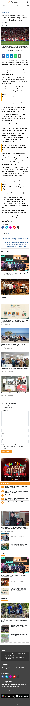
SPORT (17, 5)
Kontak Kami (5, 669)
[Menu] (3, 2)
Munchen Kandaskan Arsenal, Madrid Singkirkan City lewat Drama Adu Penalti (14, 97)
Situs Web (4, 439)
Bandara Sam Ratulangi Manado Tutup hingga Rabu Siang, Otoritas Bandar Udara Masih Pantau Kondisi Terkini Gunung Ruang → (16, 244)
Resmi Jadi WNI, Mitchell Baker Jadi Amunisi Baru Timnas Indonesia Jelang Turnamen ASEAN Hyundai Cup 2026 (14, 529)
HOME (4, 5)
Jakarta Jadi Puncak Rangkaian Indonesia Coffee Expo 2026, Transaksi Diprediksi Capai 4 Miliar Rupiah (15, 272)
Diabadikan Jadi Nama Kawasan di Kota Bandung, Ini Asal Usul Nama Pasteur (14, 502)
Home (3, 12)
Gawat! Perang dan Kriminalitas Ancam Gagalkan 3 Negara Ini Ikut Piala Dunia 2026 (18, 544)
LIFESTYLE (8, 659)
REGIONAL (15, 659)
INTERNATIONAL (10, 655)
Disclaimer (11, 667)
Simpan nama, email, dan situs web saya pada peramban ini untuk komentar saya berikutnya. (15, 446)
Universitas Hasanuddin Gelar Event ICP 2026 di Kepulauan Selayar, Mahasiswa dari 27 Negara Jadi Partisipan (14, 346)
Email (3, 433)
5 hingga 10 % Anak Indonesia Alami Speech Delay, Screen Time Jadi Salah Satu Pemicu (16, 495)
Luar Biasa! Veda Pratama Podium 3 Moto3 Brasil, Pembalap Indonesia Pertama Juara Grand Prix (19, 535)
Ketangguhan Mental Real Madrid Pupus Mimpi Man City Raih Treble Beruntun (14, 148)
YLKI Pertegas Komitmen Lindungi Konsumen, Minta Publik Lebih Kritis (16, 499)
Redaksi (3, 667)
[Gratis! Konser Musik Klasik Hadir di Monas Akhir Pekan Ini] (15, 287)
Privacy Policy (20, 667)
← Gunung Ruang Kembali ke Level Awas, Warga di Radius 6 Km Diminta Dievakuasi (14, 239)
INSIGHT (23, 5)
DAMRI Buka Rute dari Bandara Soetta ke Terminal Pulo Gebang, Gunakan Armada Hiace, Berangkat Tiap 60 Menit (16, 491)
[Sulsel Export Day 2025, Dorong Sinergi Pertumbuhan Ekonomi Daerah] (15, 359)
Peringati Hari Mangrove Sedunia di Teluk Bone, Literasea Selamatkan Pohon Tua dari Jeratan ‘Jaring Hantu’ (14, 620)
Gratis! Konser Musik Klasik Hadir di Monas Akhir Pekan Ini (19, 579)
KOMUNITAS (14, 657)
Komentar (4, 410)
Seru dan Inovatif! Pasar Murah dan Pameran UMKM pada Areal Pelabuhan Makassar (14, 393)
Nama (3, 428)
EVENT (8, 657)
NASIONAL (10, 5)
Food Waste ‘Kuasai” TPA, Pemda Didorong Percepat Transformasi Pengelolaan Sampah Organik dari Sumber (14, 321)
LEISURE (21, 657)
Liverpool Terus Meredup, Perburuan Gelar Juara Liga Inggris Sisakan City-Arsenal (14, 187)
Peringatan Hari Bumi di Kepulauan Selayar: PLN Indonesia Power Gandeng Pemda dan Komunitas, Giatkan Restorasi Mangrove (19, 636)
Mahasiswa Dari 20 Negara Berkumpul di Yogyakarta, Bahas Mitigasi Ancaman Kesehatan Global (19, 626)
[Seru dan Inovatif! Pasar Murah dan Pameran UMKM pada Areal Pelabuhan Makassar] (15, 384)
